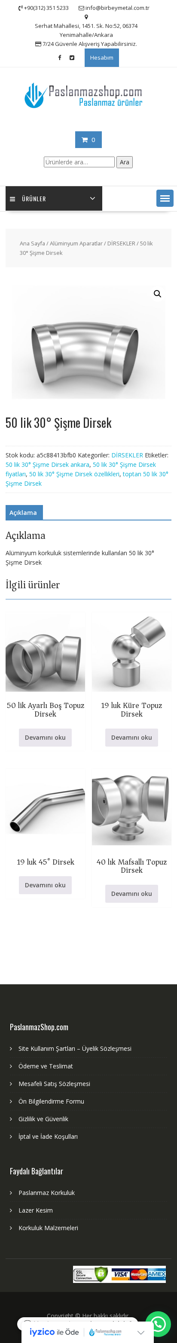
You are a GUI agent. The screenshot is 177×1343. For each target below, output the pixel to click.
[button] (165, 198)
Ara (124, 162)
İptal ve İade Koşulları (48, 1136)
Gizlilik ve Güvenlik (43, 1119)
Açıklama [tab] (23, 512)
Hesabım (101, 57)
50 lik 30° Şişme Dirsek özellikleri (74, 474)
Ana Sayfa (32, 243)
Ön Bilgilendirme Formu (51, 1101)
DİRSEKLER (121, 243)
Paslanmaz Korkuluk (46, 1193)
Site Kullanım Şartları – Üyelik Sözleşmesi (74, 1048)
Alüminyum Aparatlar (76, 243)
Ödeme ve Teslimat (45, 1066)
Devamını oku (45, 737)
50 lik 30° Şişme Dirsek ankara (47, 464)
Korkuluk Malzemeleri (48, 1228)
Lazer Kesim (35, 1210)
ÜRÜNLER (34, 198)
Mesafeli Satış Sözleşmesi (54, 1084)
